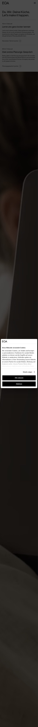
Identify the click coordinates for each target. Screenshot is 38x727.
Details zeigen (27, 372)
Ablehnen (19, 384)
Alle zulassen (19, 378)
